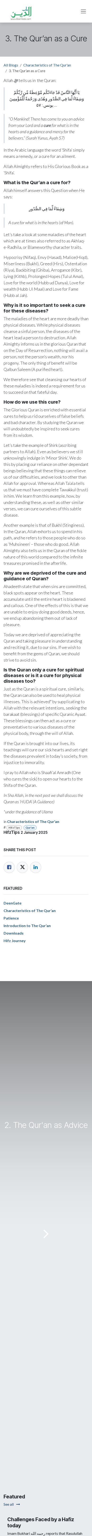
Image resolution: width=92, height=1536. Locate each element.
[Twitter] (22, 867)
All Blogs (11, 65)
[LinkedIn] (35, 867)
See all (9, 1504)
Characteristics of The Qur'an (47, 65)
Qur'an (29, 827)
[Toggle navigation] (83, 11)
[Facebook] (9, 867)
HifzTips (14, 827)
